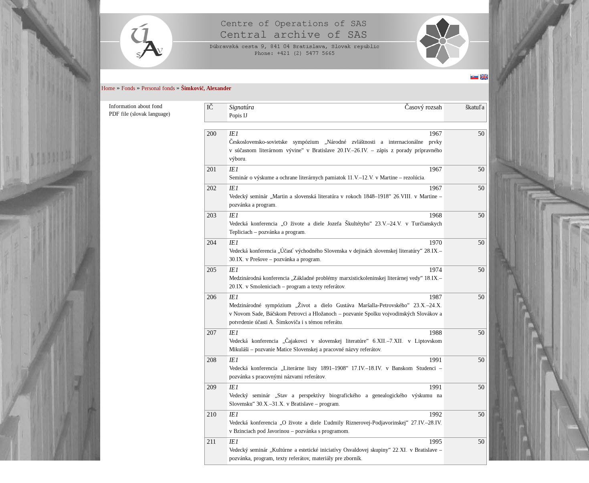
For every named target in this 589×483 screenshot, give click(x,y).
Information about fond (135, 106)
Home (108, 88)
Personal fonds (158, 88)
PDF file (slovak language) (139, 114)
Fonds (128, 88)
